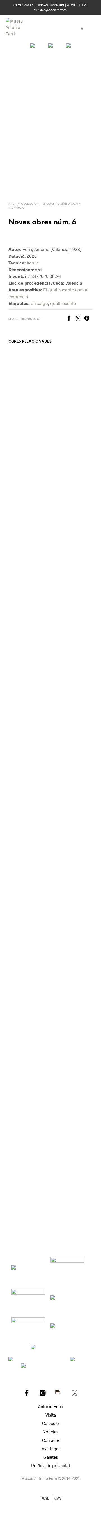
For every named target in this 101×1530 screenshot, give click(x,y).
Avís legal (50, 1448)
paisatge (39, 303)
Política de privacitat (50, 1465)
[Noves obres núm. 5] (32, 56)
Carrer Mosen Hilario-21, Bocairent (38, 5)
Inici (11, 204)
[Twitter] (80, 319)
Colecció (29, 204)
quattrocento (63, 303)
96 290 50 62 (76, 5)
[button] (78, 28)
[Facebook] (71, 319)
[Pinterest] (88, 319)
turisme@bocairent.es (50, 10)
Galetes (50, 1457)
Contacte (50, 1440)
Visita (50, 1414)
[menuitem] (58, 1498)
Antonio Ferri (50, 1406)
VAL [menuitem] (45, 1498)
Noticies (50, 1431)
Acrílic (33, 262)
